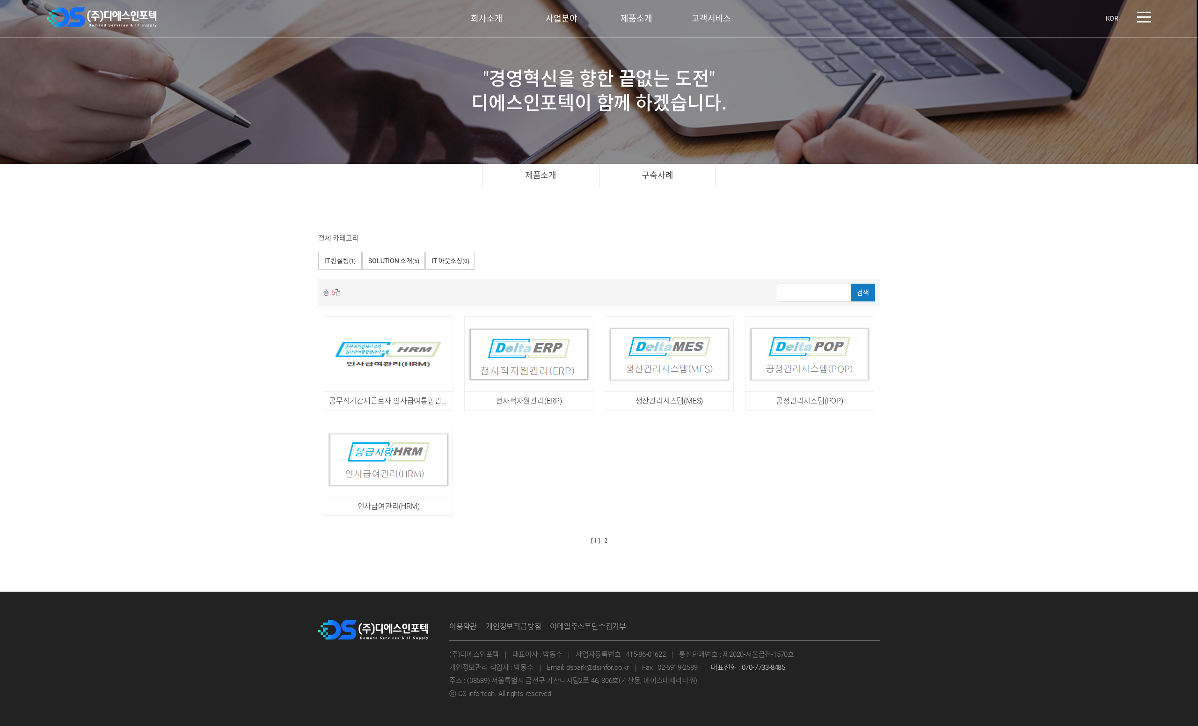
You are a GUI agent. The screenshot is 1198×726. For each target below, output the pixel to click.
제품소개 (636, 18)
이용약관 (463, 626)
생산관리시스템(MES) (669, 400)
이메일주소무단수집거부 (588, 626)
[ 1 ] (595, 540)
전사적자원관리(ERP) (529, 400)
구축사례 (657, 175)
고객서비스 (711, 18)
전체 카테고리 (338, 238)
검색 (863, 292)
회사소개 (486, 18)
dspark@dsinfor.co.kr (597, 667)
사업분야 (561, 18)
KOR (1112, 18)
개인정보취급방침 (513, 626)
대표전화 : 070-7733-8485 (748, 667)
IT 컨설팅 (340, 260)
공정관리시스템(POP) (809, 400)
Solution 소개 (393, 260)
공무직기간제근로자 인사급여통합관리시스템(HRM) (409, 400)
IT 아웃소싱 (450, 260)
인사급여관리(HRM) (389, 506)
